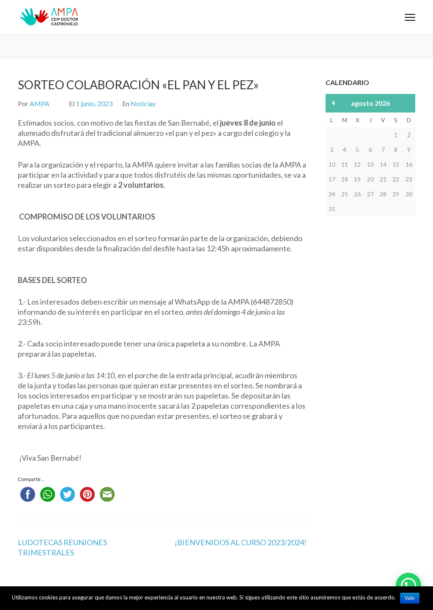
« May (333, 103)
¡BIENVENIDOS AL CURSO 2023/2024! (241, 542)
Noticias (143, 103)
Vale (410, 598)
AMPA (39, 103)
